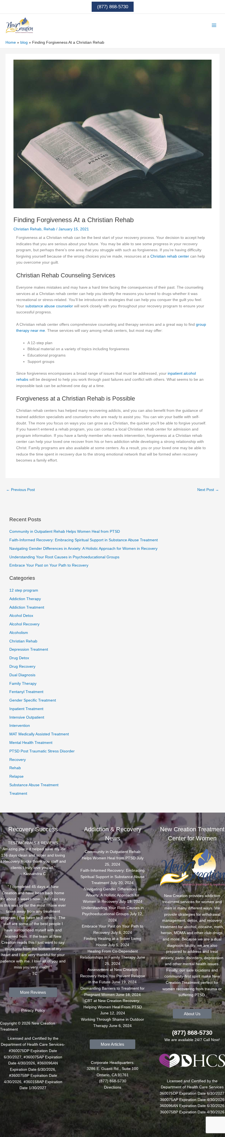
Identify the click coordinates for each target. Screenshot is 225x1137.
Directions (112, 1087)
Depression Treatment (28, 649)
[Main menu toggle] (214, 25)
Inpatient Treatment (26, 709)
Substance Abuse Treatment (33, 785)
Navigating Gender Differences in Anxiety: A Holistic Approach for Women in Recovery (83, 549)
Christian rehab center (169, 256)
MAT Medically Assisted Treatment (39, 734)
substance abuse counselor (49, 306)
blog (24, 42)
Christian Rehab (27, 229)
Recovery (17, 760)
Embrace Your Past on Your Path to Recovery (48, 565)
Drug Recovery (22, 666)
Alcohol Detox (21, 616)
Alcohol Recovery (24, 624)
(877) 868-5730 (192, 1032)
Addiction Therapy (25, 599)
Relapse (16, 776)
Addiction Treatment (26, 607)
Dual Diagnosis (22, 675)
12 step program (23, 590)
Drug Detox (19, 658)
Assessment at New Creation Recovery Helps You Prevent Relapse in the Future (112, 976)
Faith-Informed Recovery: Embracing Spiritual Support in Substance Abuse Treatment (83, 540)
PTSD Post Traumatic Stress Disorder (42, 751)
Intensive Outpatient (26, 717)
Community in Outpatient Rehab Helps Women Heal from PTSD (64, 531)
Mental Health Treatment (30, 743)
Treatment (18, 793)
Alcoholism (18, 633)
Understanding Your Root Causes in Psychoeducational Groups (64, 557)
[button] (113, 7)
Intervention (19, 726)
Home (10, 42)
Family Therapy (22, 683)
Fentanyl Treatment (26, 692)
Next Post (208, 490)
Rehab (49, 229)
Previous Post (20, 490)
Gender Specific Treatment (32, 700)
